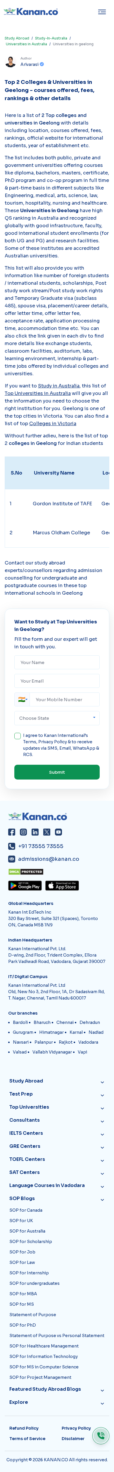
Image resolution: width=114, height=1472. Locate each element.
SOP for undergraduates (34, 1283)
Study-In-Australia (51, 38)
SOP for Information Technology (43, 1356)
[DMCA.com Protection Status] (58, 871)
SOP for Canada (25, 1210)
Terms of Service (27, 1438)
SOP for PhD (22, 1325)
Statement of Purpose (32, 1314)
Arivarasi (29, 64)
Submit (57, 772)
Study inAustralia (59, 386)
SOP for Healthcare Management (44, 1346)
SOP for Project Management (40, 1377)
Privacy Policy (52, 741)
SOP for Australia (27, 1231)
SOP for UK (21, 1220)
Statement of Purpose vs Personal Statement (56, 1335)
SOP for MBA (23, 1293)
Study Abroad (17, 38)
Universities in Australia (26, 44)
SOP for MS (21, 1304)
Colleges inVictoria (52, 424)
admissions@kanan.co (48, 859)
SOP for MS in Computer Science (44, 1367)
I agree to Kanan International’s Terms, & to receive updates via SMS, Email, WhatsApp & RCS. (61, 745)
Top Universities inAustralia (38, 393)
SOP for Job (22, 1252)
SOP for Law (22, 1262)
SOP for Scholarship (30, 1241)
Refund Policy (24, 1428)
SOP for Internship (29, 1273)
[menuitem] (103, 12)
